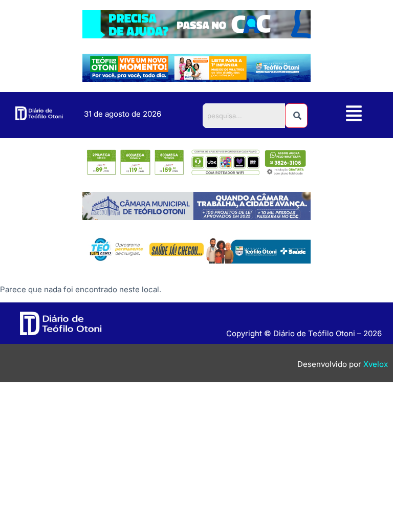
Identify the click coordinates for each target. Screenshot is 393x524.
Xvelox (375, 364)
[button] (353, 115)
